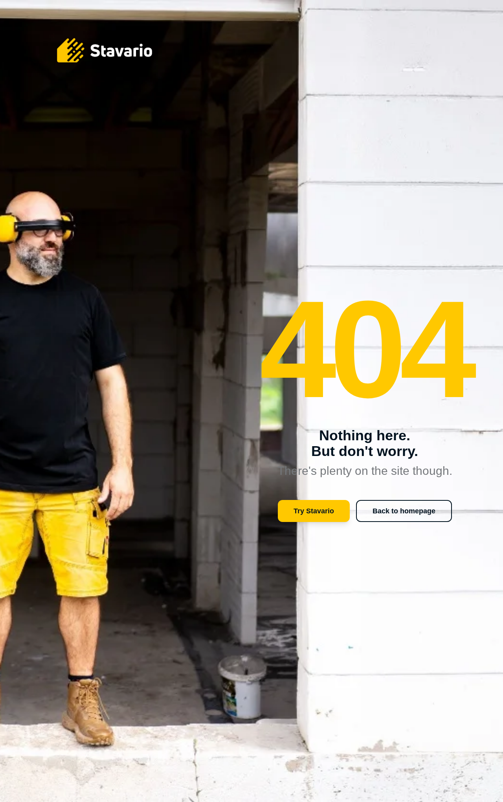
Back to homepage (404, 511)
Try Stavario (314, 511)
